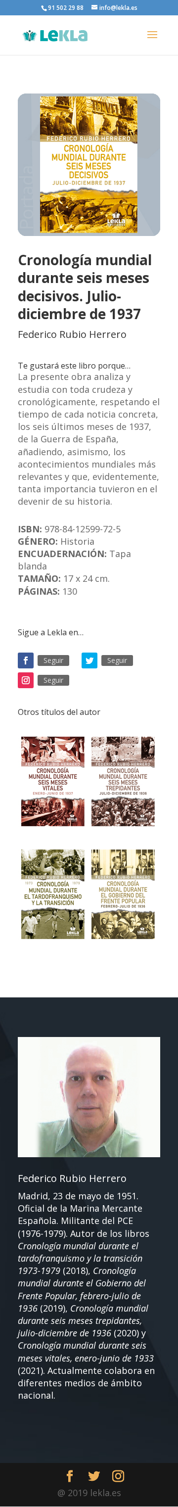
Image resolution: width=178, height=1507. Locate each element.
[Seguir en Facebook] (26, 660)
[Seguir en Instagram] (26, 680)
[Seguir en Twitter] (89, 660)
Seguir (53, 660)
